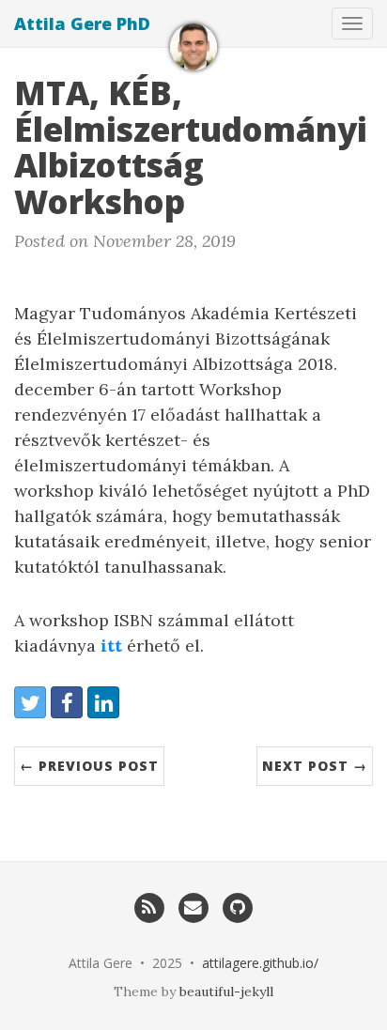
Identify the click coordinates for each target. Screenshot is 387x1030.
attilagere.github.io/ (260, 963)
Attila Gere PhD (82, 23)
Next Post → (314, 766)
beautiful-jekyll (226, 991)
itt (111, 645)
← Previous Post (89, 766)
